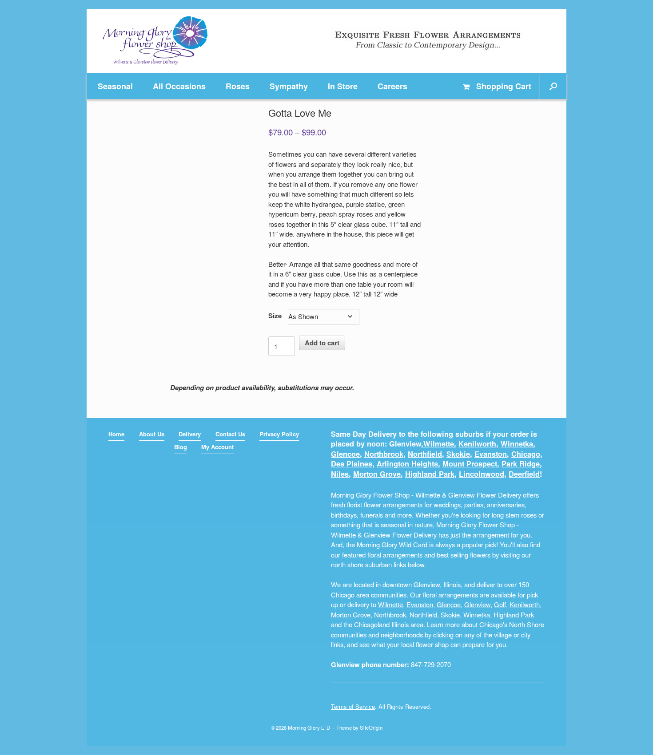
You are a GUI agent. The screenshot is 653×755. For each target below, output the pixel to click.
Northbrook (383, 454)
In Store (343, 86)
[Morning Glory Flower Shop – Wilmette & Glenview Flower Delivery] (155, 41)
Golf (500, 604)
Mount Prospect (469, 464)
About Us (151, 434)
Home (116, 434)
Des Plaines (351, 464)
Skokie (458, 454)
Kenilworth (477, 444)
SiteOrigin (371, 727)
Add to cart (322, 343)
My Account (217, 447)
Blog (180, 447)
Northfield (425, 454)
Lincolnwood (481, 474)
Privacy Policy (279, 434)
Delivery (190, 434)
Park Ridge (521, 464)
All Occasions (179, 86)
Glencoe (345, 454)
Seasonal (115, 86)
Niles (340, 474)
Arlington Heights (407, 464)
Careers (392, 86)
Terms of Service (353, 706)
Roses (238, 86)
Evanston (490, 454)
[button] (553, 86)
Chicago (525, 454)
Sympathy (289, 86)
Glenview (477, 604)
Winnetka (517, 444)
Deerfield (524, 474)
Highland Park (429, 474)
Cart (503, 86)
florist (354, 504)
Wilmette (438, 444)
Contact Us (230, 434)
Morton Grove (377, 474)
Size (275, 315)
